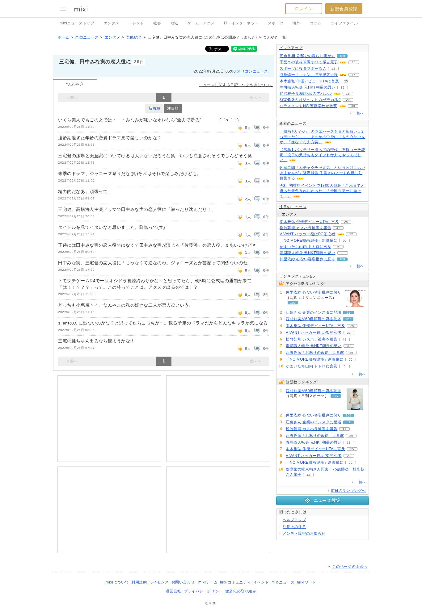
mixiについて (117, 582)
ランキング (289, 276)
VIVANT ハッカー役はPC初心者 (307, 234)
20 (348, 100)
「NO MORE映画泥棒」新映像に (308, 240)
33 (342, 253)
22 (351, 234)
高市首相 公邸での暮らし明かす (307, 56)
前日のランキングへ (348, 490)
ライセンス (159, 582)
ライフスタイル (344, 23)
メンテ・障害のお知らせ (304, 533)
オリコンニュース (252, 71)
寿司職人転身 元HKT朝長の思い (307, 87)
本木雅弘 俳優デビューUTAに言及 (309, 81)
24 (333, 68)
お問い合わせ (183, 582)
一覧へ (358, 113)
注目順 (173, 108)
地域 (174, 23)
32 (342, 87)
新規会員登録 (343, 8)
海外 (296, 23)
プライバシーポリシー (203, 591)
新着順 (154, 108)
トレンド (136, 23)
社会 (157, 23)
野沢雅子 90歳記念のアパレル (306, 93)
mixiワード (306, 582)
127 (348, 319)
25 (346, 81)
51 (348, 312)
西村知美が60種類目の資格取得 (313, 319)
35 (351, 352)
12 (308, 474)
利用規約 (139, 582)
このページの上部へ (349, 566)
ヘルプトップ (294, 520)
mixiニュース (87, 37)
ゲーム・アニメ (201, 23)
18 (348, 93)
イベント (261, 582)
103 (342, 56)
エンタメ (111, 23)
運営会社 (173, 591)
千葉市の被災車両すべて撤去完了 (309, 62)
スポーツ (275, 23)
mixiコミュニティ (235, 582)
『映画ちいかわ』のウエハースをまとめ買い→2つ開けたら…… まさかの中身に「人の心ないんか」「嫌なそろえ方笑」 (322, 136)
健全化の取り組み (240, 591)
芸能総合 (134, 37)
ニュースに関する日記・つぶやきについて (236, 85)
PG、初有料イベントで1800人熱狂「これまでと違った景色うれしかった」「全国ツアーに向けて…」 (322, 190)
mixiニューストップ (77, 23)
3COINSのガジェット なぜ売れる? (310, 100)
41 (338, 228)
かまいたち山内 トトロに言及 (305, 247)
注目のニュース (292, 207)
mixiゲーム (207, 582)
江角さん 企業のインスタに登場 (313, 312)
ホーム (64, 37)
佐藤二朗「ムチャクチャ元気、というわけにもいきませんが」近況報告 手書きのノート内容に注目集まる (322, 172)
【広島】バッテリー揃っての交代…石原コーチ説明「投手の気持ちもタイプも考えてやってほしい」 (322, 155)
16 (354, 75)
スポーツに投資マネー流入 (303, 68)
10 (354, 62)
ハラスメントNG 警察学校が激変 (308, 106)
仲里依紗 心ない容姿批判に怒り (307, 259)
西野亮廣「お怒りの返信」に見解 (315, 352)
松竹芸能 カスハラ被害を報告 (305, 228)
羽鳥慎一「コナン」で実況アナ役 (309, 75)
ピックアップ (291, 48)
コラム (316, 23)
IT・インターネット (241, 23)
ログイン (304, 8)
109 (342, 259)
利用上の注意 (294, 527)
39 (353, 106)
